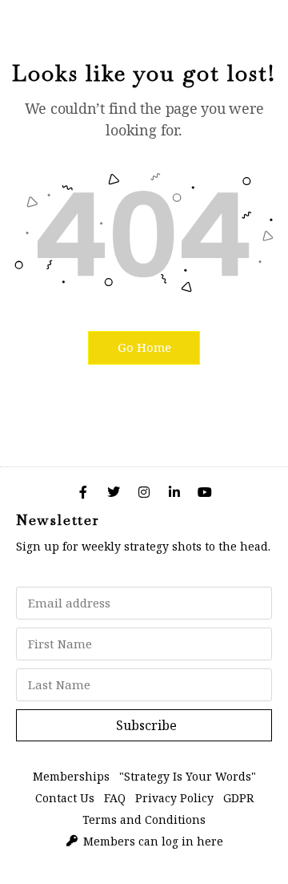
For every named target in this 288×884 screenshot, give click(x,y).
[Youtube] (204, 492)
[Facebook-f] (83, 492)
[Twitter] (113, 492)
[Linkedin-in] (174, 492)
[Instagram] (144, 492)
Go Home (144, 347)
